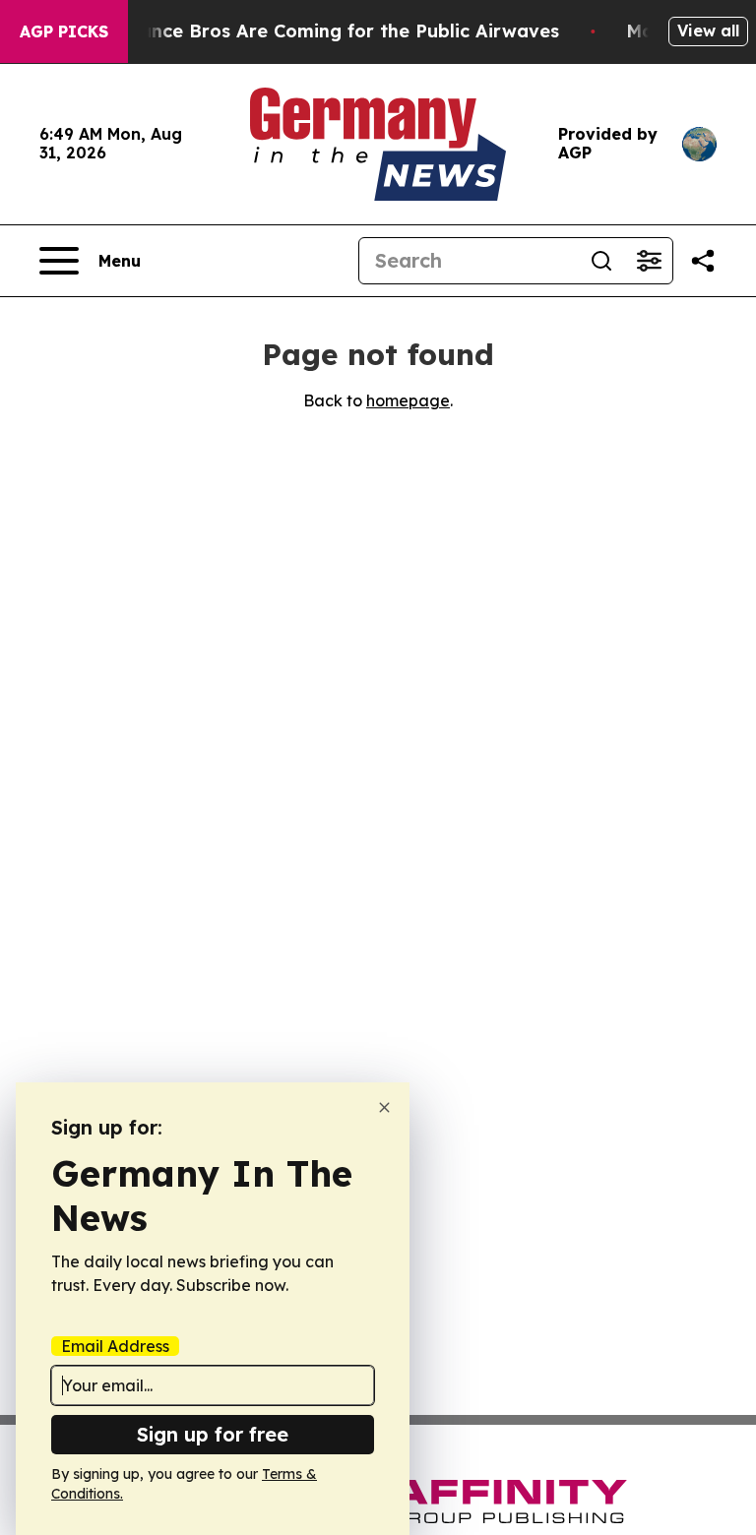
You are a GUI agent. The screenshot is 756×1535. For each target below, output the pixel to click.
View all (708, 30)
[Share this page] (703, 260)
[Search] (601, 260)
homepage (408, 400)
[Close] (384, 1107)
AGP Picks (64, 31)
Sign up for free (212, 1434)
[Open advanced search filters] (648, 260)
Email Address (115, 1346)
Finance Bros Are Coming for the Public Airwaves (336, 31)
